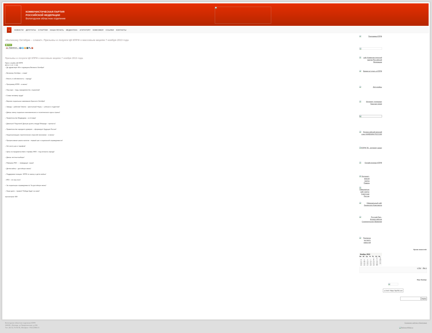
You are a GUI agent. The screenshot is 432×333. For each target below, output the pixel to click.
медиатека (71, 30)
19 (364, 263)
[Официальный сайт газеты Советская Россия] (393, 192)
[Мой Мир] (27, 47)
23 (377, 263)
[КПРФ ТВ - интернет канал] (393, 152)
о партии (43, 30)
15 (374, 261)
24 (380, 263)
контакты (121, 30)
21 (370, 263)
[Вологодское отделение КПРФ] (13, 15)
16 (377, 261)
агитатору (85, 30)
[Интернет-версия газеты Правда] (393, 179)
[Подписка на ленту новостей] (393, 240)
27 (367, 265)
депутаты (31, 30)
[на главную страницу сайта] (9, 30)
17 (380, 261)
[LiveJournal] (30, 47)
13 (367, 261)
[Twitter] (23, 47)
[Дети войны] (393, 91)
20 (367, 263)
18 (361, 263)
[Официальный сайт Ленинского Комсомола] (393, 206)
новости (19, 30)
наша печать (57, 30)
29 (374, 265)
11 (361, 261)
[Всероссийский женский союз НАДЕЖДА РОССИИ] (393, 136)
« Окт (419, 268)
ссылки (110, 30)
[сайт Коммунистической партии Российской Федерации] (393, 61)
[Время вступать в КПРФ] (393, 75)
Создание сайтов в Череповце (416, 323)
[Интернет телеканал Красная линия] (393, 105)
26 (364, 265)
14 (370, 261)
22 (374, 263)
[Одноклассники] (25, 47)
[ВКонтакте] (20, 47)
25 (361, 265)
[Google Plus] (32, 47)
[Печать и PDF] (180, 45)
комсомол (98, 30)
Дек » (425, 268)
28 (370, 265)
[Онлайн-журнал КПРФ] (393, 166)
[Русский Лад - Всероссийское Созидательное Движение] (393, 219)
